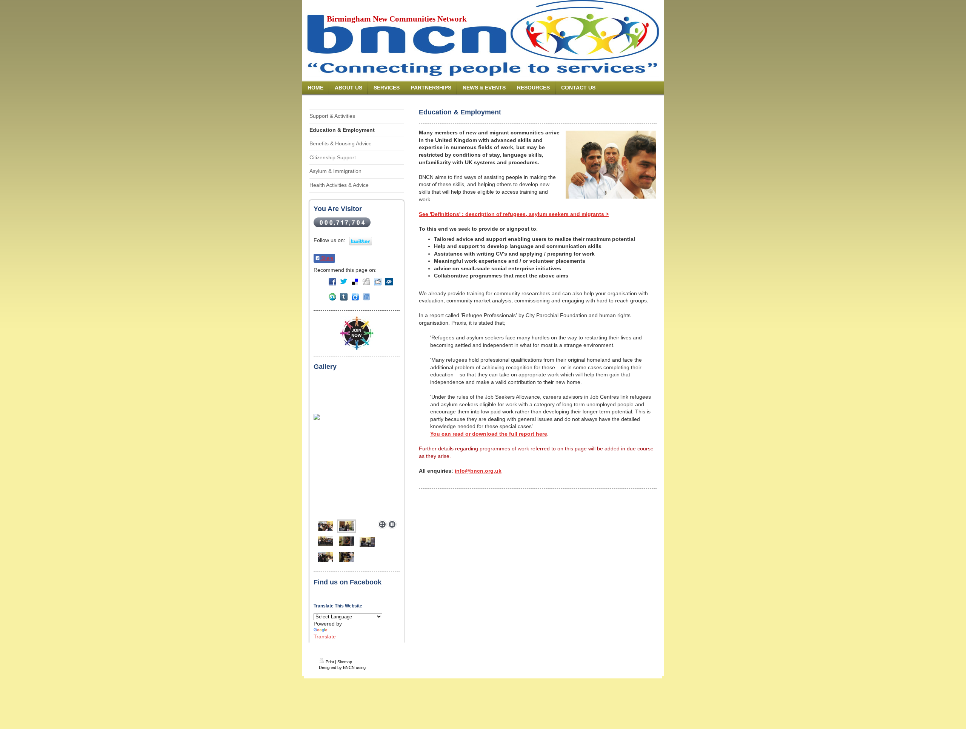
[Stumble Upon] (332, 297)
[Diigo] (355, 297)
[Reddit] (377, 281)
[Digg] (366, 281)
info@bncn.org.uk (478, 471)
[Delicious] (355, 281)
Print (330, 662)
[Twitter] (344, 281)
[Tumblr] (344, 297)
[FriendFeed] (366, 297)
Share (327, 258)
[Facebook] (332, 281)
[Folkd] (389, 281)
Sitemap (344, 662)
